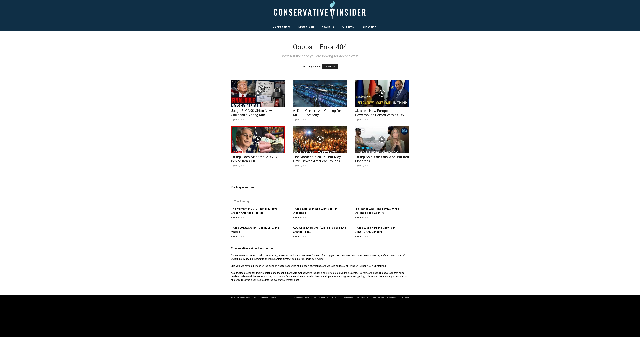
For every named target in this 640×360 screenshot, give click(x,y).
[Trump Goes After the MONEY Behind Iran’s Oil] (258, 139)
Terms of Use (378, 297)
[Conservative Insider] (320, 11)
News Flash (306, 27)
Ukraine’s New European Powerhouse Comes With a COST (380, 113)
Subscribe (369, 27)
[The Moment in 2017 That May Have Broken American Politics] (320, 139)
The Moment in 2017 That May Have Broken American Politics (317, 159)
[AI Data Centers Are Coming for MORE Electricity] (320, 93)
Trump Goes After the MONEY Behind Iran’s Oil (254, 159)
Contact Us (348, 297)
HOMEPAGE (330, 67)
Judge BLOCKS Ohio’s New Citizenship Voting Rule (251, 113)
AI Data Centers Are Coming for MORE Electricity (317, 113)
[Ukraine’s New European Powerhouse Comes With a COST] (382, 93)
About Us (328, 27)
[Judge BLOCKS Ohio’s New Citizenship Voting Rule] (258, 93)
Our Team (348, 27)
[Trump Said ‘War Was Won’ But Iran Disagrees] (382, 139)
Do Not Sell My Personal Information (311, 297)
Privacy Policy (362, 297)
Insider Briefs (281, 27)
